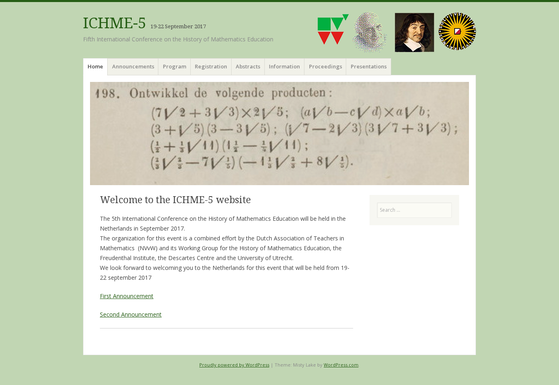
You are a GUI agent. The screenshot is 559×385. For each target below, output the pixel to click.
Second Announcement (131, 314)
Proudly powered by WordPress (234, 365)
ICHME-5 (115, 23)
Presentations (369, 66)
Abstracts (248, 66)
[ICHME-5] (279, 133)
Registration (211, 66)
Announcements (133, 66)
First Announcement (126, 296)
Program (174, 66)
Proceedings (325, 66)
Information (284, 66)
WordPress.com (341, 365)
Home (95, 66)
